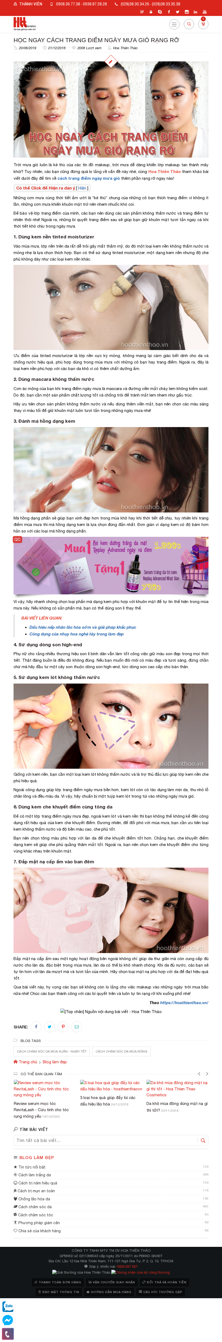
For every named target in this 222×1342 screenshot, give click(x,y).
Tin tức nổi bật (31, 1167)
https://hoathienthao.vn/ (184, 1002)
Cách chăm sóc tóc (35, 1215)
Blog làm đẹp (36, 1157)
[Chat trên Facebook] (7, 1320)
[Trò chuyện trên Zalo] (7, 1306)
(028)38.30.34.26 (135, 4)
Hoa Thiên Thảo (125, 48)
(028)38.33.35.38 (166, 4)
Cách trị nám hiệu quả (37, 1183)
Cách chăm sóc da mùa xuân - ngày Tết (52, 1051)
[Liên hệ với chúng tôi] (7, 1333)
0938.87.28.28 (95, 4)
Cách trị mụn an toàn (36, 1191)
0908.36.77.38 (68, 4)
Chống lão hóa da (33, 1199)
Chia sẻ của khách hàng (39, 1231)
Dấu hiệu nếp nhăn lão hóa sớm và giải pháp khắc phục (83, 627)
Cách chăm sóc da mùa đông (121, 1051)
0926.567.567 (127, 1266)
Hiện (82, 188)
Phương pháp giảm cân (38, 1223)
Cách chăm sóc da (34, 1207)
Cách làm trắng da (34, 1175)
